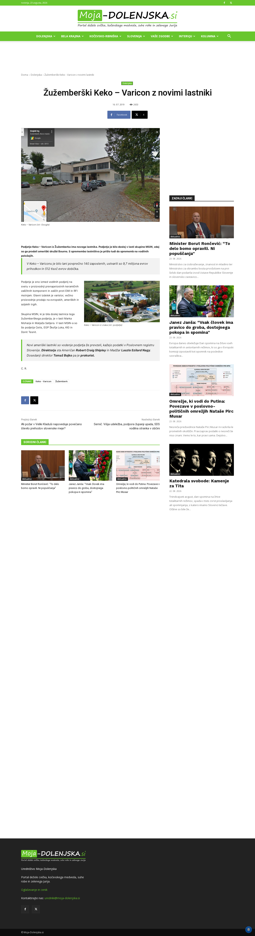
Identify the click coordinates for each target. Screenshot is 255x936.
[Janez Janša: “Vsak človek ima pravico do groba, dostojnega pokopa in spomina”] (90, 465)
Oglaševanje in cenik (34, 890)
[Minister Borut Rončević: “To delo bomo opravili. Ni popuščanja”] (43, 465)
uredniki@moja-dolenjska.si (62, 898)
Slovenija (134, 36)
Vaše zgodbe (160, 36)
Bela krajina (70, 36)
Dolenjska (44, 36)
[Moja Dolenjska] (127, 19)
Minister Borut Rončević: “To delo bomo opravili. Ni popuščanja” (199, 248)
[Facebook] (224, 3)
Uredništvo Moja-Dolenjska (39, 869)
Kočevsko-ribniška (103, 36)
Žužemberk (61, 381)
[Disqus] (90, 667)
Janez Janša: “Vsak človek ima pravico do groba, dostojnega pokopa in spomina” (86, 488)
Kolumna (208, 36)
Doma (24, 74)
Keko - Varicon (43, 381)
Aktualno (27, 479)
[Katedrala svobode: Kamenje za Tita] (201, 460)
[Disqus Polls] (90, 563)
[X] (231, 3)
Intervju (185, 36)
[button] (229, 36)
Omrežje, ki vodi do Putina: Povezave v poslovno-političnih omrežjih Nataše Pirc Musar (138, 488)
